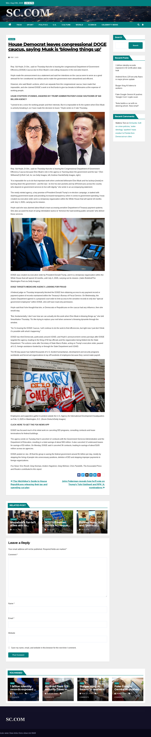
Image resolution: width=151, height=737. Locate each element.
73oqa (11, 733)
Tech (19, 25)
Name (11, 604)
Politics (43, 25)
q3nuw (25, 733)
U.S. (55, 25)
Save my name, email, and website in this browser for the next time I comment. (43, 648)
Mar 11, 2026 (17, 693)
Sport (30, 25)
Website (11, 633)
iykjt (29, 733)
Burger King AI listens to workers (92, 688)
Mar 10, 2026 (52, 693)
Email (11, 618)
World (79, 25)
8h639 (34, 733)
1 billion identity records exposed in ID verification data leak (128, 67)
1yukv (2, 733)
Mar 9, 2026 (121, 693)
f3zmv (21, 733)
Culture (66, 25)
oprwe (7, 733)
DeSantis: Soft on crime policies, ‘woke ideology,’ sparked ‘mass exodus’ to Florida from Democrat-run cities (128, 130)
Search (118, 37)
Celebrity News (110, 25)
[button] (138, 25)
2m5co (16, 733)
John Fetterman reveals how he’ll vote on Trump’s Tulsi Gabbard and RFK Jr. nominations (83, 484)
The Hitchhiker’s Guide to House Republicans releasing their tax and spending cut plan (29, 484)
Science (92, 25)
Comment (13, 555)
